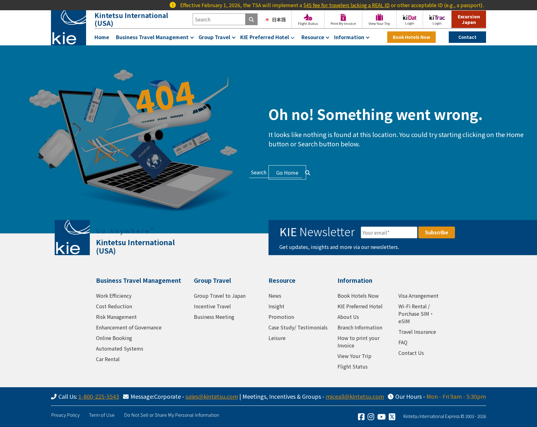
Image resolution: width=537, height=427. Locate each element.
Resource (312, 37)
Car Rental (108, 359)
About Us (348, 316)
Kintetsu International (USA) (131, 19)
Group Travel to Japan (220, 295)
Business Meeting (214, 316)
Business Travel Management (152, 37)
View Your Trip (354, 356)
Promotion (281, 316)
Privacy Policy (65, 414)
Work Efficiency (113, 295)
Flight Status (352, 366)
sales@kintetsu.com (212, 396)
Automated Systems (119, 348)
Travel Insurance (417, 331)
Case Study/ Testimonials (298, 327)
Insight (276, 306)
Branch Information (359, 327)
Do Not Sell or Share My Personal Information (171, 414)
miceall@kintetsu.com (355, 396)
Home (101, 37)
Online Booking (114, 338)
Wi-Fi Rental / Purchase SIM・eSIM (416, 313)
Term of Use (102, 414)
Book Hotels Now (411, 37)
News (274, 295)
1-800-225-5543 (98, 396)
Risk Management (116, 316)
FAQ (402, 342)
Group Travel (214, 37)
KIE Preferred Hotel (264, 37)
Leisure (277, 338)
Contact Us (411, 352)
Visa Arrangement (418, 295)
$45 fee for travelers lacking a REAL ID (337, 5)
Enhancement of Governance (129, 327)
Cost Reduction (114, 306)
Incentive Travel (212, 306)
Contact (467, 37)
